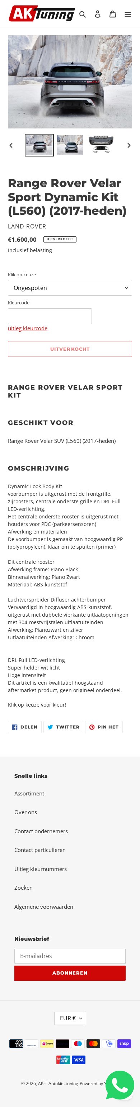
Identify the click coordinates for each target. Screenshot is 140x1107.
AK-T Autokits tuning (58, 1083)
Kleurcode (18, 302)
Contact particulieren (40, 849)
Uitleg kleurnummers (40, 868)
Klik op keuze (22, 274)
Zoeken (23, 887)
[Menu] (127, 13)
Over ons (25, 812)
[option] (39, 145)
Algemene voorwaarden (43, 906)
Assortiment (29, 793)
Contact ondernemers (41, 831)
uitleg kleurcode (27, 328)
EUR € (68, 1018)
